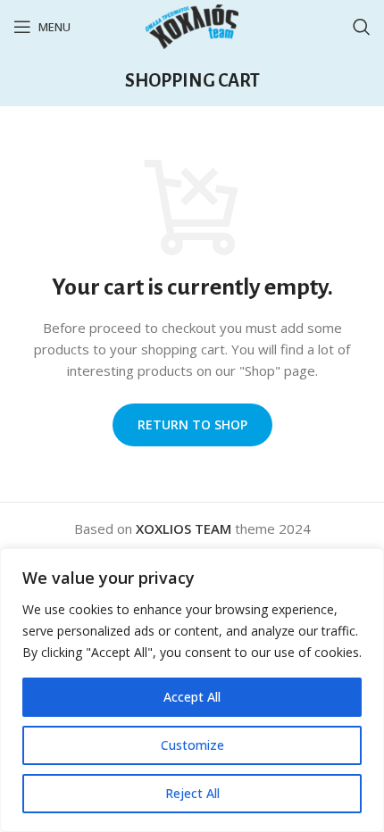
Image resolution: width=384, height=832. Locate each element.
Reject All (192, 793)
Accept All (192, 696)
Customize (192, 744)
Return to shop (192, 424)
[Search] (362, 27)
